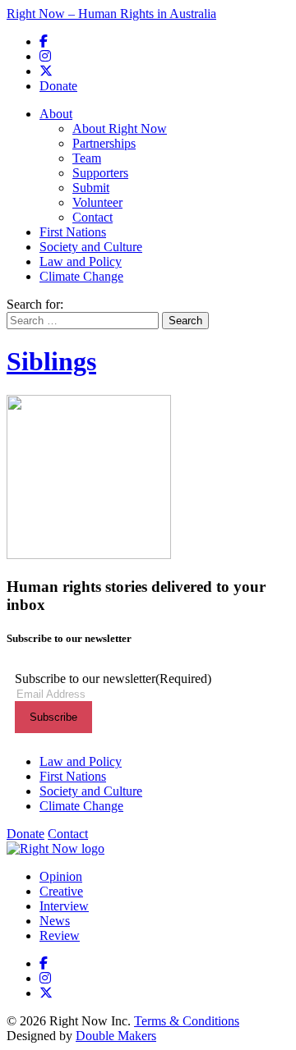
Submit (90, 188)
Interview (64, 906)
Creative (61, 891)
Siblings (51, 361)
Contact (92, 217)
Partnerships (104, 143)
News (54, 921)
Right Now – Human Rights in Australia (111, 14)
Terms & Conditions (186, 1021)
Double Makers (116, 1036)
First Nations (72, 232)
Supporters (100, 173)
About (55, 114)
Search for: (35, 304)
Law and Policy (80, 261)
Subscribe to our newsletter (113, 678)
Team (86, 158)
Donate (58, 86)
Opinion (60, 876)
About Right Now (119, 128)
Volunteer (97, 202)
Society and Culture (90, 247)
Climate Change (81, 276)
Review (59, 935)
